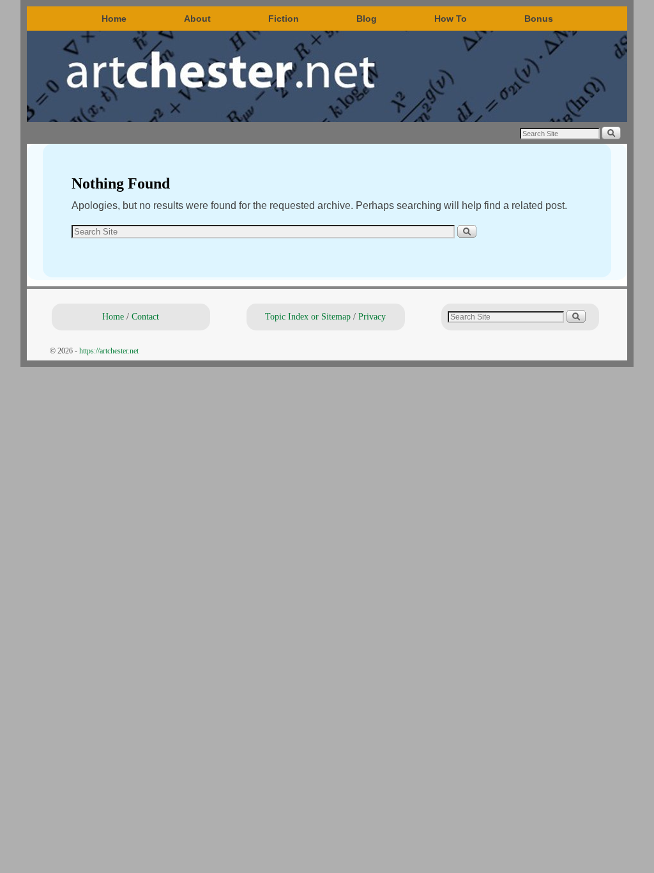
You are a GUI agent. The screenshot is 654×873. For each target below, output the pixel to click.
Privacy (372, 316)
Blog (366, 18)
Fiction (283, 18)
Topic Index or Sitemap (308, 316)
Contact (145, 316)
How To (450, 18)
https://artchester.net (109, 350)
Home (114, 18)
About (197, 18)
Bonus (538, 18)
